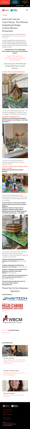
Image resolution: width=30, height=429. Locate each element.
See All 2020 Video (15, 56)
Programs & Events (20, 5)
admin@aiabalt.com (7, 419)
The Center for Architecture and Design (25, 2)
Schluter (6, 332)
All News (5, 15)
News (27, 5)
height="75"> (5, 311)
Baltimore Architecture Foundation (15, 2)
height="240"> (5, 330)
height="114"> (5, 303)
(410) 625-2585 (6, 417)
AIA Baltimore (5, 2)
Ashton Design (9, 422)
